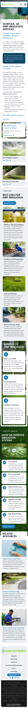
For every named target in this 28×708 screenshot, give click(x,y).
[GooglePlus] (12, 677)
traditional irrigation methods (10, 94)
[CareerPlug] (15, 677)
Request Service (8, 135)
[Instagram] (18, 677)
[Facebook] (10, 677)
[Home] (8, 4)
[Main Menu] (25, 4)
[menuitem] (5, 701)
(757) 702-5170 (10, 59)
